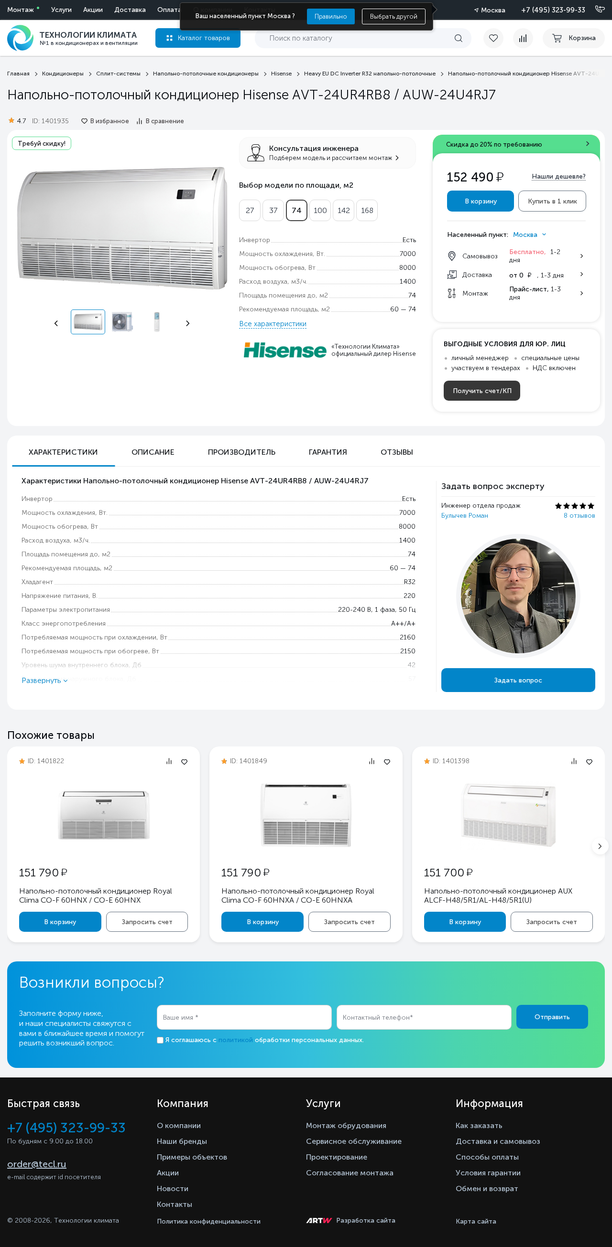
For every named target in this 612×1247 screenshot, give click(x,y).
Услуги (61, 10)
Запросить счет (147, 922)
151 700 (448, 872)
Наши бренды (182, 1141)
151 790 (43, 872)
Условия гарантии (488, 1172)
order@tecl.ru (36, 1164)
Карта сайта (476, 1221)
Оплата (169, 10)
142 (344, 210)
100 (320, 210)
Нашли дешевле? (559, 176)
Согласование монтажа (349, 1172)
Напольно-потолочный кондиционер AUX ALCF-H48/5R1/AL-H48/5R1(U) (498, 895)
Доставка (130, 10)
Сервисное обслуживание (354, 1141)
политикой (236, 1040)
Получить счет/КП (482, 391)
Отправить (552, 1017)
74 (297, 210)
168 (367, 210)
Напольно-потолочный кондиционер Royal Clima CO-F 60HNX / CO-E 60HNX (95, 895)
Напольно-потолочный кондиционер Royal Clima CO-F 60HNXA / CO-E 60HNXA (297, 895)
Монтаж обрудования (346, 1125)
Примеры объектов (192, 1157)
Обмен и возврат (487, 1188)
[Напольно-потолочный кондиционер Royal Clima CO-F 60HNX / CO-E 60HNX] (104, 846)
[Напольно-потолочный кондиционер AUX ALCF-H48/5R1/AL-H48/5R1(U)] (508, 847)
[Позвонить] (594, 9)
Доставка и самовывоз (498, 1141)
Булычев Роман (464, 516)
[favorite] (498, 38)
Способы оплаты (487, 1157)
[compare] (523, 38)
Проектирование (336, 1157)
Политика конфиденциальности (209, 1221)
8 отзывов (579, 516)
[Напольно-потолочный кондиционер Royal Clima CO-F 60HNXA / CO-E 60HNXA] (306, 847)
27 (250, 210)
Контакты (174, 1204)
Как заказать (479, 1125)
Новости (172, 1188)
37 (273, 210)
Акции (93, 10)
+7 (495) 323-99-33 (553, 10)
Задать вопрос (518, 680)
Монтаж (20, 10)
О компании (179, 1125)
